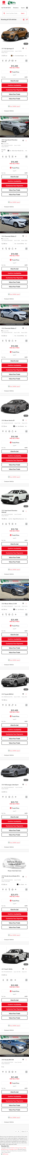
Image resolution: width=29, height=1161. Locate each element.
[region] (14, 77)
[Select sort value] (26, 19)
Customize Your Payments (14, 90)
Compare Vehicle (9, 111)
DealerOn (12, 1147)
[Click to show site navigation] (27, 8)
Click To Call (14, 81)
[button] (6, 8)
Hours (15, 1149)
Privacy (21, 1147)
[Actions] (26, 48)
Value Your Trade (14, 94)
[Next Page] (18, 1131)
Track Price (15, 72)
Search (22, 13)
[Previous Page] (16, 1131)
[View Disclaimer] (15, 60)
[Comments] (26, 61)
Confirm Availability (14, 85)
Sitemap (17, 1147)
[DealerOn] (5, 1146)
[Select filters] (24, 19)
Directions (16, 7)
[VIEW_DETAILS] (14, 863)
